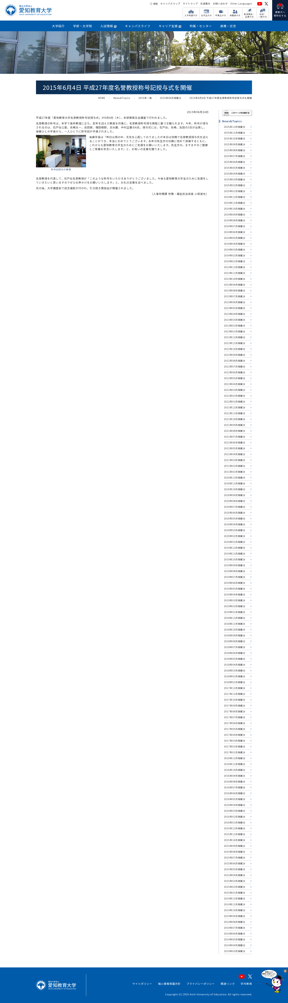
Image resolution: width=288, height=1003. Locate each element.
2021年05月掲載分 (234, 448)
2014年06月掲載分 (234, 933)
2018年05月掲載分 (234, 658)
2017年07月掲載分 (234, 717)
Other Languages (241, 3)
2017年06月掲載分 (234, 723)
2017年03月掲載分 (234, 740)
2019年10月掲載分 (234, 559)
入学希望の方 (191, 15)
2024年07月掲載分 (234, 226)
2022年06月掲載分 (234, 372)
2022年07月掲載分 (234, 366)
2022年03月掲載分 (234, 390)
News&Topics (121, 98)
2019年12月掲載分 (234, 547)
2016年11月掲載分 (234, 764)
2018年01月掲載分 (234, 682)
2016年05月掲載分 (234, 799)
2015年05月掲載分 (234, 869)
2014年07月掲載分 (234, 927)
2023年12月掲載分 (234, 267)
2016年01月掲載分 (234, 822)
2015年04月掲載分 (234, 875)
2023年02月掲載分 (234, 325)
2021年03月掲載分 (234, 460)
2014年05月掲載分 (234, 939)
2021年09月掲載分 (234, 425)
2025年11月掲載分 (234, 132)
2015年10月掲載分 (234, 840)
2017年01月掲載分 (234, 752)
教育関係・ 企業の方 (249, 15)
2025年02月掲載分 (234, 185)
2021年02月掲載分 (234, 466)
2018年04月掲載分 (234, 664)
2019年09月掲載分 (234, 565)
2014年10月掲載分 (234, 910)
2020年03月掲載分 (234, 530)
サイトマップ (190, 3)
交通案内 (205, 3)
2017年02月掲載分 (234, 746)
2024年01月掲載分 (234, 261)
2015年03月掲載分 (234, 881)
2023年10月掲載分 (234, 278)
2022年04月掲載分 (234, 384)
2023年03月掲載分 (234, 319)
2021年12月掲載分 (234, 407)
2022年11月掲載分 (234, 343)
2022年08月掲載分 (234, 360)
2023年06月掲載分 (234, 302)
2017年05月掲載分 (234, 729)
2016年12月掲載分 (234, 758)
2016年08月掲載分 (234, 781)
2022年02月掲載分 (234, 395)
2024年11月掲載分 (234, 202)
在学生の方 (206, 15)
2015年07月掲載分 (234, 857)
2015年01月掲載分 (234, 892)
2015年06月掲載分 (170, 98)
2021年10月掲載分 (234, 419)
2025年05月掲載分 (234, 167)
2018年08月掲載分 (234, 641)
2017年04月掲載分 (234, 734)
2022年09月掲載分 (234, 354)
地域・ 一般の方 (262, 15)
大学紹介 (58, 26)
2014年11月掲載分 (234, 904)
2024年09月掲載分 (234, 214)
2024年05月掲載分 (234, 238)
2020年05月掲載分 (234, 518)
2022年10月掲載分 (234, 349)
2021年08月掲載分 (234, 430)
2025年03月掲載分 (234, 179)
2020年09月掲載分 (234, 495)
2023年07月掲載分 (234, 296)
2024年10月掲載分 (234, 208)
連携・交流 (228, 26)
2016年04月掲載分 (234, 805)
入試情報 (106, 26)
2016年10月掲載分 (234, 769)
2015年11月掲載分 (234, 834)
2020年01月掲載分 (234, 542)
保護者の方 (235, 15)
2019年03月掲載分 (234, 600)
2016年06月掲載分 (234, 793)
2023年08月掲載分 (234, 290)
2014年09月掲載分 (234, 916)
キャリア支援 (168, 26)
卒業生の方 (220, 15)
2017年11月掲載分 (234, 694)
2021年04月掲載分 (234, 454)
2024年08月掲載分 (234, 220)
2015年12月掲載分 (234, 828)
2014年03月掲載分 (234, 951)
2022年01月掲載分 (234, 401)
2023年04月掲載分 (234, 314)
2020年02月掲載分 (234, 536)
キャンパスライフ (137, 26)
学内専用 (246, 984)
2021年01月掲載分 (234, 471)
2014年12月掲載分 (234, 898)
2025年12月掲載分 (234, 126)
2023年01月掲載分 (234, 331)
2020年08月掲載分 (234, 501)
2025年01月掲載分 (234, 191)
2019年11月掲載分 (234, 553)
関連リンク (228, 984)
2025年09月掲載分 (234, 144)
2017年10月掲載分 (234, 699)
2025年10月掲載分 (234, 138)
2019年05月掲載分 (234, 588)
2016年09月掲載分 (234, 775)
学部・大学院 (82, 26)
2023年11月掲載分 (234, 273)
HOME (101, 98)
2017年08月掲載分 (234, 711)
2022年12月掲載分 (234, 337)
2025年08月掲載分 (234, 150)
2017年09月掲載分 (234, 705)
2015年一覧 (145, 98)
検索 (155, 3)
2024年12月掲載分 (234, 197)
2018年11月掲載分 (234, 623)
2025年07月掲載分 (234, 156)
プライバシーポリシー (200, 984)
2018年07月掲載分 (234, 647)
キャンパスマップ (170, 3)
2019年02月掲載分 (234, 606)
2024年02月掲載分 (234, 255)
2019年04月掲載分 (234, 594)
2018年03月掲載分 (234, 670)
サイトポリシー (142, 984)
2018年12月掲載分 (234, 618)
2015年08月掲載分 (234, 851)
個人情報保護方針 (169, 984)
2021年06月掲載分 (234, 442)
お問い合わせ (220, 3)
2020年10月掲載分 (234, 489)
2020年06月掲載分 (234, 512)
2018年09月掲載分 (234, 635)
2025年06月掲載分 (234, 162)
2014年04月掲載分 (234, 945)
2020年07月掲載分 (234, 506)
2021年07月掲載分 (234, 436)
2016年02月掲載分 (234, 816)
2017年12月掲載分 (234, 688)
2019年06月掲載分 (234, 582)
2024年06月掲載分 (234, 232)
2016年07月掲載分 (234, 787)
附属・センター (201, 26)
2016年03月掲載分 (234, 810)
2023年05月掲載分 (234, 308)
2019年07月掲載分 (234, 577)
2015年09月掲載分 (234, 845)
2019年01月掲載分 (234, 612)
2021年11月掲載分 (234, 413)
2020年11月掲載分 (234, 483)
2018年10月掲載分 (234, 629)
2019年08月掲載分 (234, 571)
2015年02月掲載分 (234, 886)
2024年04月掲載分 (234, 243)
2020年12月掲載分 (234, 477)
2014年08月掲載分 (234, 921)
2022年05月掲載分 (234, 378)
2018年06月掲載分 (234, 653)
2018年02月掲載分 (234, 676)
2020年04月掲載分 (234, 524)
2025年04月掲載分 (234, 173)
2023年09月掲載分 (234, 284)
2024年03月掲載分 (234, 249)
